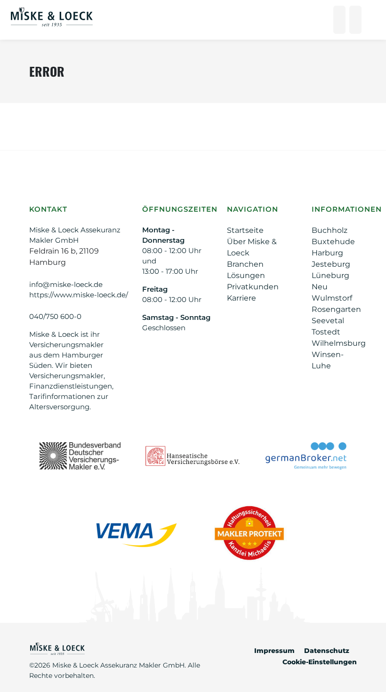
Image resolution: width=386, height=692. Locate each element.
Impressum (274, 650)
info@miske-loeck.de (66, 284)
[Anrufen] (339, 20)
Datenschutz (326, 650)
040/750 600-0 (55, 316)
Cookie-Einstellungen (319, 662)
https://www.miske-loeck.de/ (78, 294)
